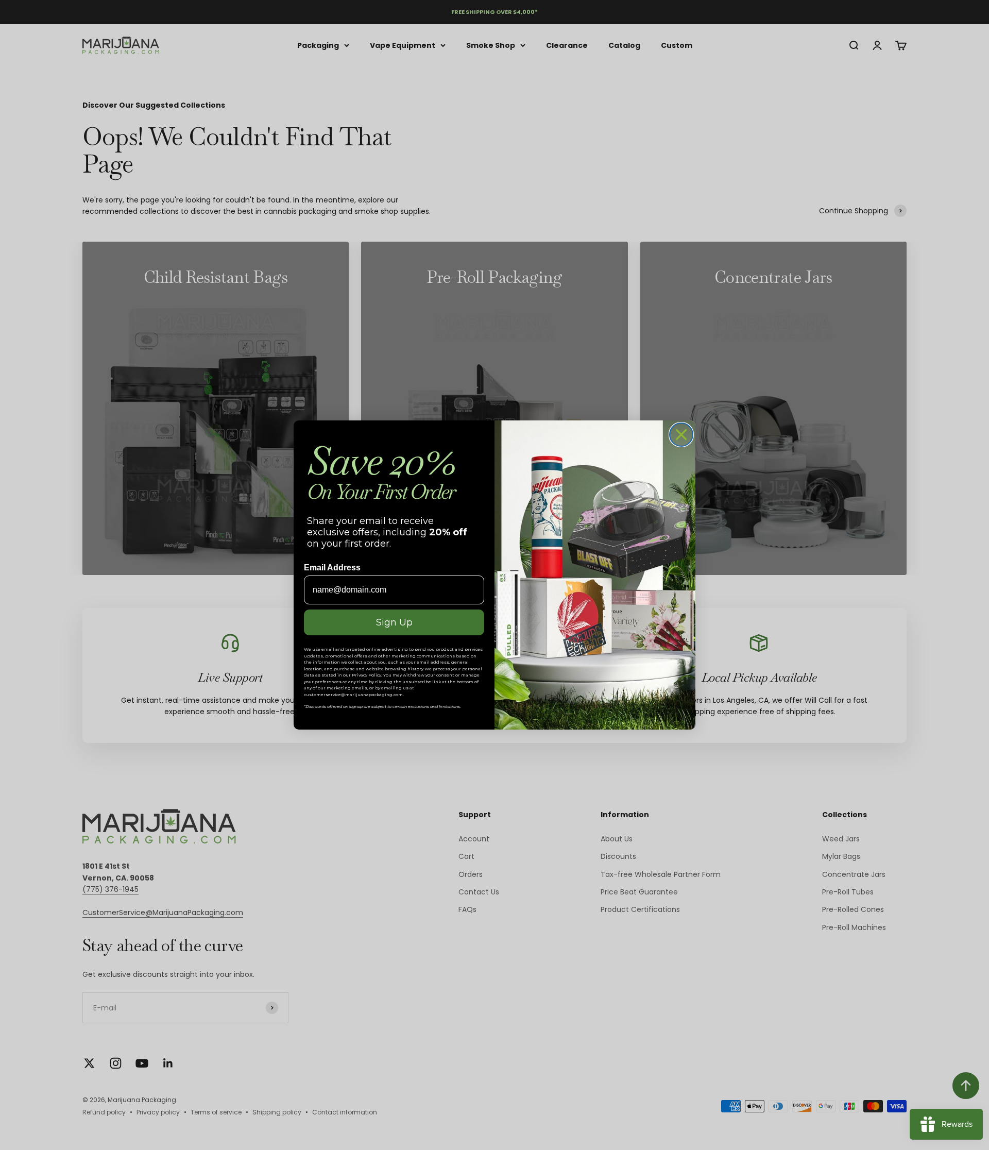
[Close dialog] (681, 434)
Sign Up (394, 622)
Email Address (332, 567)
